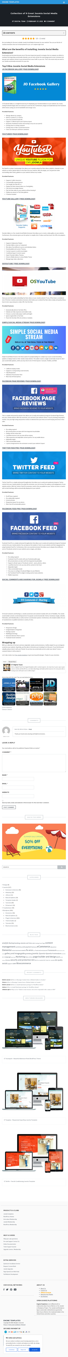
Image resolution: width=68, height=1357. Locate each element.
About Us (43, 1288)
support (9, 963)
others (31, 957)
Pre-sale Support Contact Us (11, 1241)
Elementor (8, 913)
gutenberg (28, 954)
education (53, 947)
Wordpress (6, 910)
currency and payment (23, 947)
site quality (59, 960)
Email (5, 784)
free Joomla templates (21, 655)
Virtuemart (8, 905)
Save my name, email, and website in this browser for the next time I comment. (25, 802)
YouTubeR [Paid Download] (15, 134)
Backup (11, 943)
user (14, 963)
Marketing (20, 956)
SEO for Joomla (39, 960)
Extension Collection (7, 709)
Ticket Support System (9, 1247)
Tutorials (8, 903)
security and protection (21, 960)
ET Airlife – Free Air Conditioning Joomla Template (19, 1181)
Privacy (5, 1325)
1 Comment (50, 21)
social (4, 963)
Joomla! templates (8, 1214)
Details (39, 1032)
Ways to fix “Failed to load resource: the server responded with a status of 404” (33, 989)
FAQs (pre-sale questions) (10, 1239)
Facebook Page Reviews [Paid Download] (21, 381)
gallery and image (12, 953)
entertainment (16, 950)
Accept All (34, 1349)
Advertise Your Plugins (47, 1294)
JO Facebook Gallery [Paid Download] (20, 69)
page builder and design (44, 956)
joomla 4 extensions (7, 707)
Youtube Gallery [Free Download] (18, 199)
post (58, 957)
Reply (30, 729)
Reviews (8, 960)
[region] (23, 1344)
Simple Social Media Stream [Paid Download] (23, 322)
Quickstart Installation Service (11, 1263)
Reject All (23, 1349)
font (34, 950)
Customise (11, 1349)
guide (22, 953)
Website (5, 792)
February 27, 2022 (35, 21)
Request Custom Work (9, 1266)
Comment (6, 752)
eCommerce (43, 946)
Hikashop (8, 892)
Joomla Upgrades (8, 1269)
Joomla (5, 887)
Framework (52, 950)
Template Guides (10, 900)
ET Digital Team (18, 21)
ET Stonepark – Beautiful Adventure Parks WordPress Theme (22, 1058)
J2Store (7, 895)
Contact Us (44, 1290)
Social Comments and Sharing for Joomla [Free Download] (31, 579)
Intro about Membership (10, 1219)
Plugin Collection (10, 918)
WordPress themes (8, 1216)
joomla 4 (43, 953)
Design (5, 885)
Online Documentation (9, 1244)
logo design (13, 957)
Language (7, 957)
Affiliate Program (46, 1292)
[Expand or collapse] (64, 32)
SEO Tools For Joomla (48, 960)
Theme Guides (9, 921)
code (33, 943)
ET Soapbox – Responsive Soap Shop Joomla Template (20, 1120)
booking (17, 943)
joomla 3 (36, 953)
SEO (33, 960)
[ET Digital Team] (6, 670)
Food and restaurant (41, 950)
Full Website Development (10, 1274)
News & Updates (10, 897)
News (26, 957)
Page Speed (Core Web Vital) (11, 1271)
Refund (23, 1325)
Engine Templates (10, 2)
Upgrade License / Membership (12, 1249)
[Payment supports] (17, 1333)
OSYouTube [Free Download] (16, 263)
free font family (60, 950)
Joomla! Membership (9, 1222)
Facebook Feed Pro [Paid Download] (19, 508)
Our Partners (44, 1296)
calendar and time (26, 943)
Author (4, 661)
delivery (34, 947)
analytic (5, 943)
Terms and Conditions (14, 1325)
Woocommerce (23, 963)
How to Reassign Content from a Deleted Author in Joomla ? (29, 980)
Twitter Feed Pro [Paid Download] (18, 448)
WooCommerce (10, 926)
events (23, 950)
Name (5, 775)
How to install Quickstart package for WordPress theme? (27, 984)
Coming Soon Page (40, 943)
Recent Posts (12, 661)
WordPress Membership (10, 1224)
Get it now (30, 1032)
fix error (29, 950)
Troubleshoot (7, 908)
